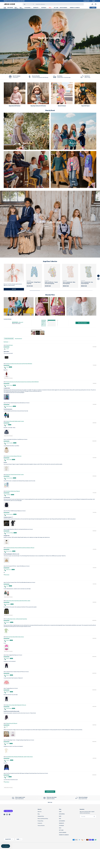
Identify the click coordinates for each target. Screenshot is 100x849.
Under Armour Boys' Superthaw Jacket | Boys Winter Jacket (18, 600)
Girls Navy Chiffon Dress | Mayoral (13, 491)
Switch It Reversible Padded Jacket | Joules (15, 421)
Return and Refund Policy (43, 818)
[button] (95, 4)
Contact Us (40, 823)
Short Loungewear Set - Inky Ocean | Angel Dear (87, 282)
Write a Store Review (82, 322)
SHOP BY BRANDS (63, 7)
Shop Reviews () (18, 338)
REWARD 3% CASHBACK (75, 7)
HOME (5, 7)
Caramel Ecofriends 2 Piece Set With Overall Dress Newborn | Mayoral (20, 547)
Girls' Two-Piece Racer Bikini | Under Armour (15, 636)
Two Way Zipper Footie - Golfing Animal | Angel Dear (16, 618)
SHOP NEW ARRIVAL (45, 226)
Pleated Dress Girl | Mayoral (11, 723)
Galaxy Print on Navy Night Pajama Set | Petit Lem (16, 704)
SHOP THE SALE (56, 226)
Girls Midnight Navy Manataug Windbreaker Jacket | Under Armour (19, 756)
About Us (39, 811)
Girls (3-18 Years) (62, 105)
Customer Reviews (7, 319)
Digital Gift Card (9, 345)
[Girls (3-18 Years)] (62, 93)
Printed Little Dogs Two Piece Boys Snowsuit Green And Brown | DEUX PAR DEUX (22, 381)
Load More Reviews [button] (50, 791)
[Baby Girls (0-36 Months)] (14, 93)
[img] (17, 322)
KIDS (21, 7)
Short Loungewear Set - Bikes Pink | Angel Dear (69, 282)
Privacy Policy (40, 820)
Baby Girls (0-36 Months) (14, 105)
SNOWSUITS (35, 7)
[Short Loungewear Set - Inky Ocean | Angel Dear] (88, 272)
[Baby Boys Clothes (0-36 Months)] (38, 93)
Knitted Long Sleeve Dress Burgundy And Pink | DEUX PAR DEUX (19, 363)
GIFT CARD (56, 7)
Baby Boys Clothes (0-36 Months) (38, 105)
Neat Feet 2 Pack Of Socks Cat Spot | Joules (15, 474)
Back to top (50, 802)
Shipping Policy (41, 816)
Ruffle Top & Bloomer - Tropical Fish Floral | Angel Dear (51, 282)
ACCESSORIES (27, 7)
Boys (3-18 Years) (85, 105)
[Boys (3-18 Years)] (85, 93)
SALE (50, 7)
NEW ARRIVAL (10, 7)
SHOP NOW (50, 42)
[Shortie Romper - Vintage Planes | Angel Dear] (34, 272)
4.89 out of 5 (20, 322)
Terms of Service (41, 825)
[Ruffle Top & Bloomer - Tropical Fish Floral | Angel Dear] (52, 272)
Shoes (19, 312)
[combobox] (53, 4)
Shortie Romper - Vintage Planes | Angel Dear (34, 282)
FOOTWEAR (43, 7)
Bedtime (81, 312)
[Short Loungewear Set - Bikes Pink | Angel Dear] (70, 272)
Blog (39, 813)
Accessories (50, 312)
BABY (16, 7)
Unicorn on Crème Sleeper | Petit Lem (13, 456)
